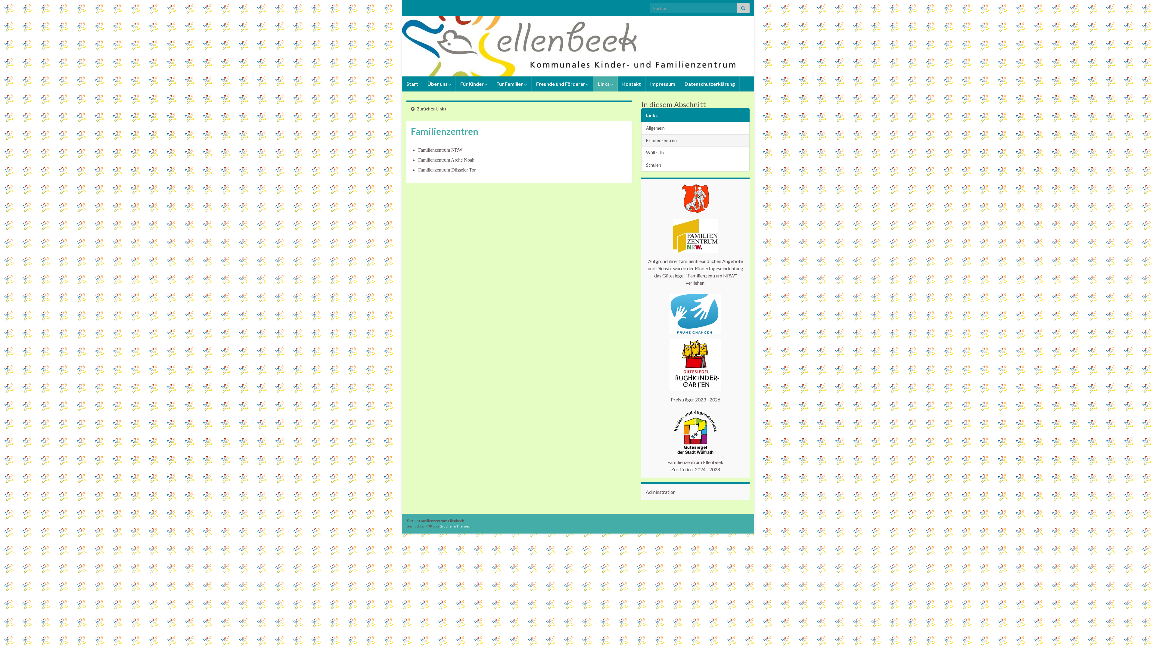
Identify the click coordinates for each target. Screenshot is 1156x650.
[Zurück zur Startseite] (578, 46)
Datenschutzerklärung (710, 84)
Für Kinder (472, 84)
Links (604, 84)
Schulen (653, 165)
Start (412, 84)
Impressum (662, 84)
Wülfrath (655, 152)
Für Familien (510, 84)
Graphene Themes (455, 526)
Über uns (438, 84)
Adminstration (661, 492)
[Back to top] (1142, 636)
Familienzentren (661, 140)
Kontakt (631, 84)
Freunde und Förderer (561, 84)
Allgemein (655, 128)
